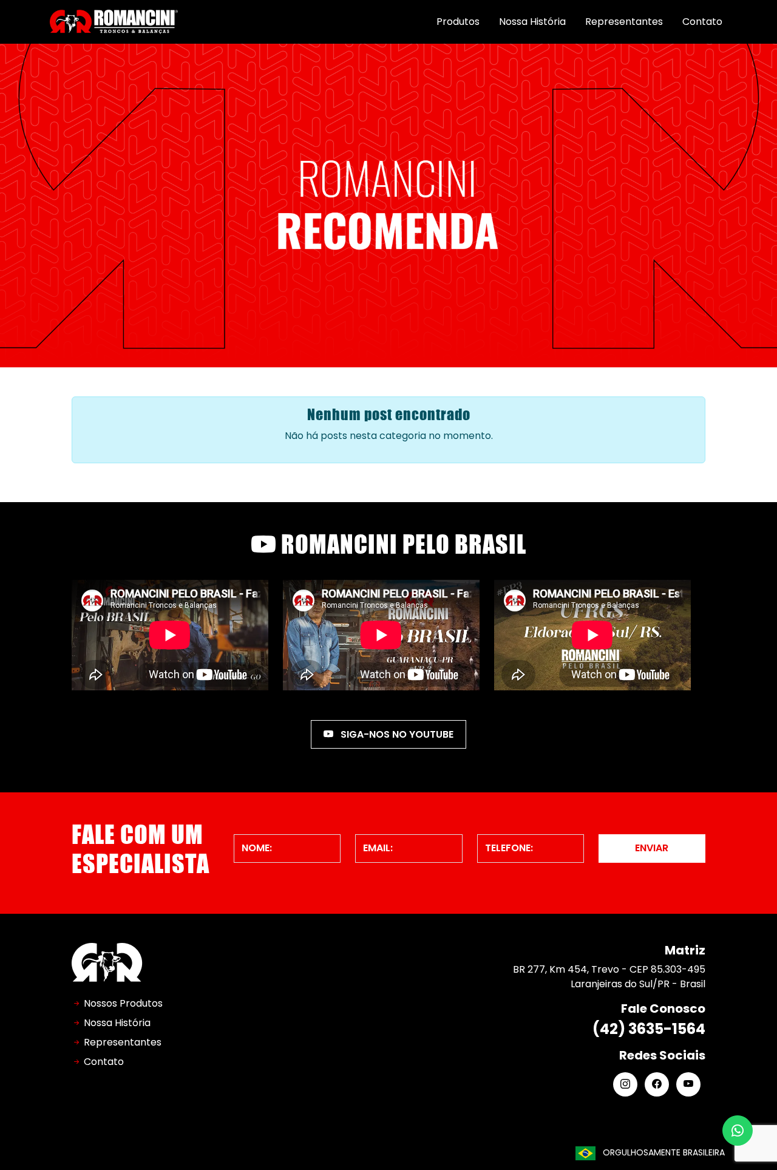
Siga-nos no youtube (395, 734)
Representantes (624, 22)
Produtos (458, 22)
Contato (702, 22)
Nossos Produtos (123, 1003)
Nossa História (532, 22)
